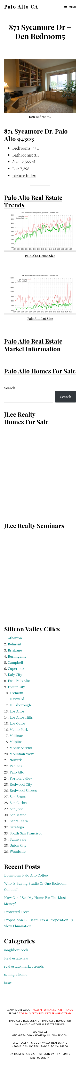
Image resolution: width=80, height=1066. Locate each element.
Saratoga (17, 827)
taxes (8, 982)
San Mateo (18, 815)
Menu (72, 7)
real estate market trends (24, 966)
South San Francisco (26, 833)
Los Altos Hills (21, 717)
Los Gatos (17, 723)
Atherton (15, 638)
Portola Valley (21, 778)
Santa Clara (19, 821)
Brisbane (15, 650)
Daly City (15, 674)
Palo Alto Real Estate (33, 341)
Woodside (18, 851)
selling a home (15, 974)
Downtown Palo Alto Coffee (26, 875)
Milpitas (16, 741)
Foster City (16, 686)
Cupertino (16, 668)
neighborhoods (16, 950)
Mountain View (22, 754)
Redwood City (21, 784)
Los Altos (17, 711)
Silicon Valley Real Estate (49, 1042)
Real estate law (16, 958)
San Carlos (18, 802)
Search (9, 388)
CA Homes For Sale (23, 1054)
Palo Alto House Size (40, 256)
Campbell (15, 662)
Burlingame (17, 656)
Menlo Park (19, 729)
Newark (16, 760)
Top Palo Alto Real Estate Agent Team (45, 1013)
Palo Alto (17, 772)
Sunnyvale (18, 839)
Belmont (14, 644)
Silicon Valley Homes (55, 1054)
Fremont (16, 693)
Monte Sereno (21, 747)
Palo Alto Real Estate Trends (33, 201)
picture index (24, 175)
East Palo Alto (19, 680)
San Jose (16, 808)
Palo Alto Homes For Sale (40, 371)
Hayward (17, 699)
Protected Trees (17, 911)
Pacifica (16, 766)
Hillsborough (20, 705)
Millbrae (16, 735)
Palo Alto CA (21, 6)
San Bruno (18, 796)
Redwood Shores (23, 790)
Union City (18, 845)
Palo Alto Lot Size (40, 319)
